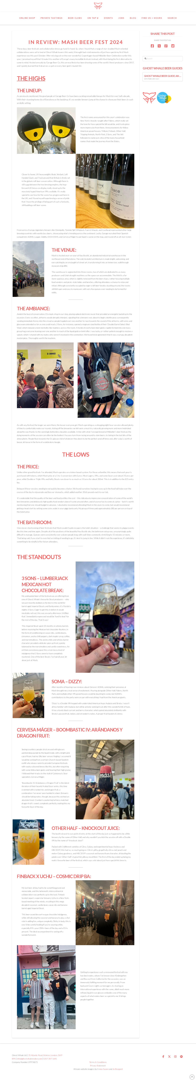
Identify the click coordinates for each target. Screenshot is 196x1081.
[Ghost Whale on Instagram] (175, 1056)
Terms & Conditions (98, 1062)
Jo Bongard (118, 1069)
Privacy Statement (98, 1065)
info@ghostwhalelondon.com (29, 1058)
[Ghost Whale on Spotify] (181, 1056)
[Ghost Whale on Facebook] (163, 1056)
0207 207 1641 (50, 1058)
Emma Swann (103, 1069)
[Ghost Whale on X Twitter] (169, 1056)
